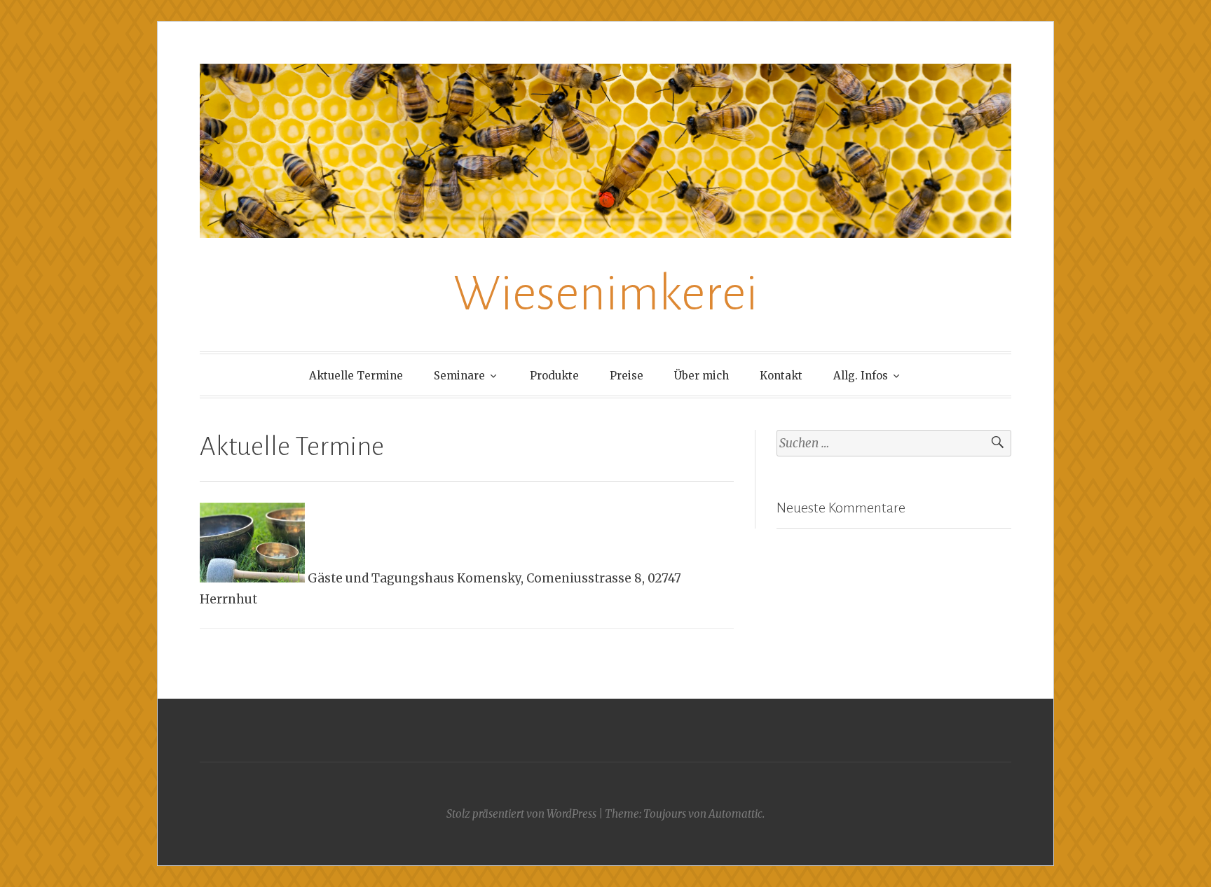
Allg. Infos (860, 375)
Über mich (701, 375)
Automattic (735, 813)
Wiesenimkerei (605, 293)
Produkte (554, 375)
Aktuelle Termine (356, 375)
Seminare (459, 375)
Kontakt (781, 375)
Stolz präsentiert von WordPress (521, 813)
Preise (626, 375)
